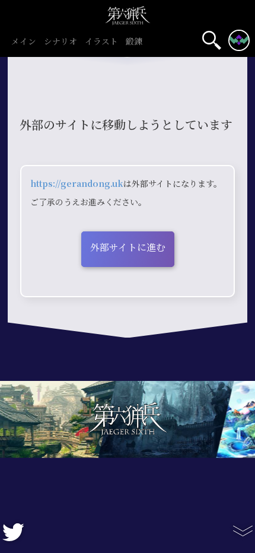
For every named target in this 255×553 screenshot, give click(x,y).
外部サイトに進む (127, 247)
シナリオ (60, 42)
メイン (23, 42)
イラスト (101, 42)
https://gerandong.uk (76, 184)
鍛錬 (134, 42)
